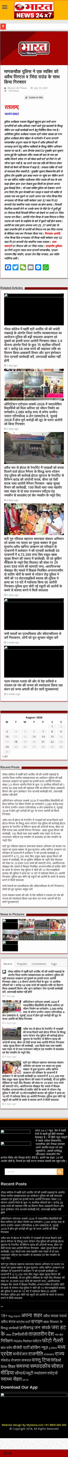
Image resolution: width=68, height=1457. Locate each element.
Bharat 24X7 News (17, 88)
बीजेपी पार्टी (21, 1347)
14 (43, 736)
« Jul (5, 756)
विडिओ (56, 1360)
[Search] (60, 1172)
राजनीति (35, 1354)
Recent (7, 964)
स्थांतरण (40, 1373)
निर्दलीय (18, 1341)
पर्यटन (37, 1341)
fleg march (14, 1316)
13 (34, 736)
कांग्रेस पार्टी (23, 1322)
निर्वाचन (27, 1341)
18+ (4, 1315)
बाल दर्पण (6, 1348)
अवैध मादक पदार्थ (54, 1316)
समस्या (22, 1366)
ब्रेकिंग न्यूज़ (39, 1347)
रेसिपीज (5, 1360)
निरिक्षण (7, 1340)
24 (6, 747)
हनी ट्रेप (25, 1380)
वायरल (26, 1360)
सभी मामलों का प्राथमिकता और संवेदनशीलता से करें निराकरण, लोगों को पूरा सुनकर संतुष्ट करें (32, 636)
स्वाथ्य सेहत (11, 1379)
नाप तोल (59, 1335)
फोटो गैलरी (52, 1340)
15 (52, 736)
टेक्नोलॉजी (20, 1334)
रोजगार (16, 1360)
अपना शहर (31, 1315)
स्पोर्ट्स (52, 1373)
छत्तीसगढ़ (26, 1327)
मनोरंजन (20, 1354)
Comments (39, 964)
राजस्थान (49, 1354)
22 (52, 741)
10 (6, 736)
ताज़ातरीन (37, 1334)
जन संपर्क (42, 1327)
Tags (54, 964)
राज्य (59, 1353)
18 (15, 741)
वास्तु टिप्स (41, 1360)
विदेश (4, 1367)
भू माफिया (53, 1348)
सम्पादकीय (40, 1366)
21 (43, 741)
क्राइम (36, 1321)
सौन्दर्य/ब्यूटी (24, 1373)
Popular (22, 964)
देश (51, 1334)
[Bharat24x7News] (34, 9)
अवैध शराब (8, 1322)
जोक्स (8, 1334)
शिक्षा (11, 1366)
